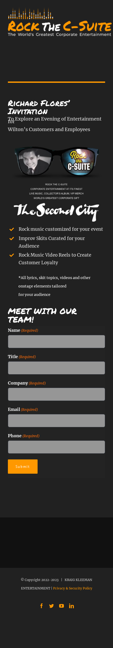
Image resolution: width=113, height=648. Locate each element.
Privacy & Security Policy (72, 588)
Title (22, 356)
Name (23, 330)
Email (23, 409)
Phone (24, 435)
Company (27, 383)
